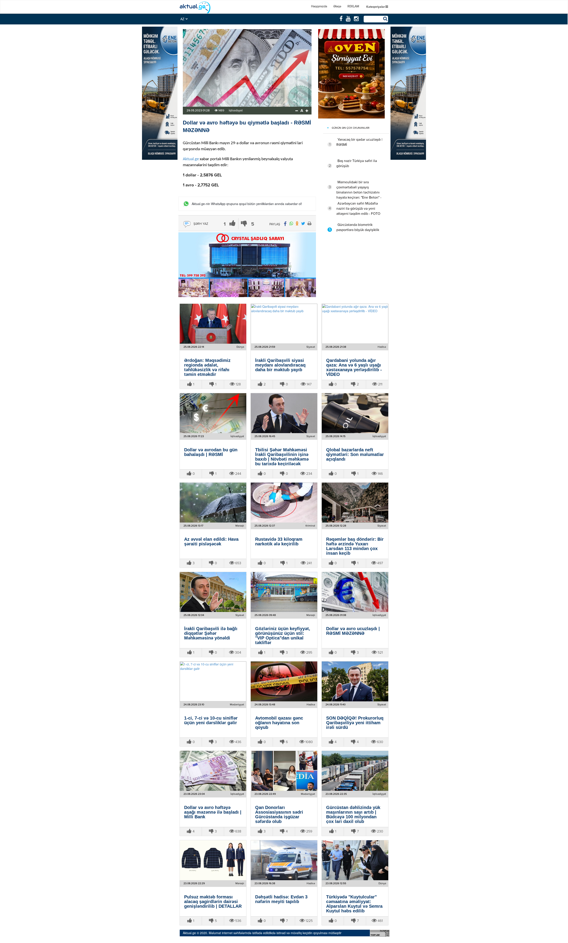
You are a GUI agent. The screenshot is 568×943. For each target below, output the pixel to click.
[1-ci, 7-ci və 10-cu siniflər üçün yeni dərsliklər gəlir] (213, 681)
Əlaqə (337, 6)
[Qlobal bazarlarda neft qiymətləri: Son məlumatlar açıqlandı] (355, 413)
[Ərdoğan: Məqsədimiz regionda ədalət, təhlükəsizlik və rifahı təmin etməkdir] (213, 324)
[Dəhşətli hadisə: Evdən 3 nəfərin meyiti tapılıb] (284, 860)
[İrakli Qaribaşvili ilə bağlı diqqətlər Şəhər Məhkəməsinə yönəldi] (213, 592)
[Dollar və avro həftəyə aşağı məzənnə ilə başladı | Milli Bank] (213, 771)
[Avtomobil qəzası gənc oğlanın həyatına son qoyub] (284, 681)
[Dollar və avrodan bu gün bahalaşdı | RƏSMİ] (213, 413)
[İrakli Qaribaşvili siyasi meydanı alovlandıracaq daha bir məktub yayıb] (284, 324)
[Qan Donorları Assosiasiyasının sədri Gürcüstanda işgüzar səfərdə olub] (284, 771)
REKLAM (353, 6)
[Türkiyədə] (355, 860)
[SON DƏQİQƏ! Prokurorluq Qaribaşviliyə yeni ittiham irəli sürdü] (355, 681)
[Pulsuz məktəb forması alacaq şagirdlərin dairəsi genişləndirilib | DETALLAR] (213, 860)
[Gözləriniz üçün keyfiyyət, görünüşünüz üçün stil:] (284, 592)
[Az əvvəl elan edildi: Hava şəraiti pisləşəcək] (213, 503)
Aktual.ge (191, 159)
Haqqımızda (319, 6)
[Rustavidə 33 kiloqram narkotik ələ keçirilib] (284, 503)
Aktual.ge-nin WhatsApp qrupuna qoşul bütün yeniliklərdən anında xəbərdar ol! (247, 204)
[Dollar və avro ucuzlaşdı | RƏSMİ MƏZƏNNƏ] (355, 592)
